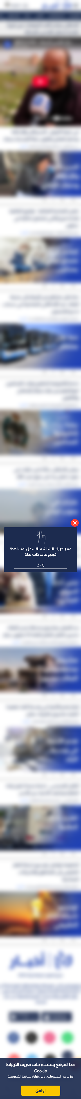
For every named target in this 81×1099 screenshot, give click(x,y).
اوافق (40, 1090)
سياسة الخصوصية (19, 1076)
